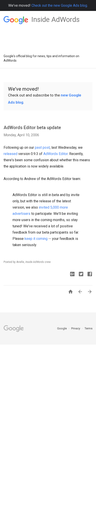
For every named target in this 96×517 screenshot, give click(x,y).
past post (42, 147)
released (10, 154)
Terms (88, 328)
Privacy (76, 328)
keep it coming (36, 239)
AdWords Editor (55, 154)
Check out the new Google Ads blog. (59, 5)
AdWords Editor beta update (32, 127)
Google (62, 328)
